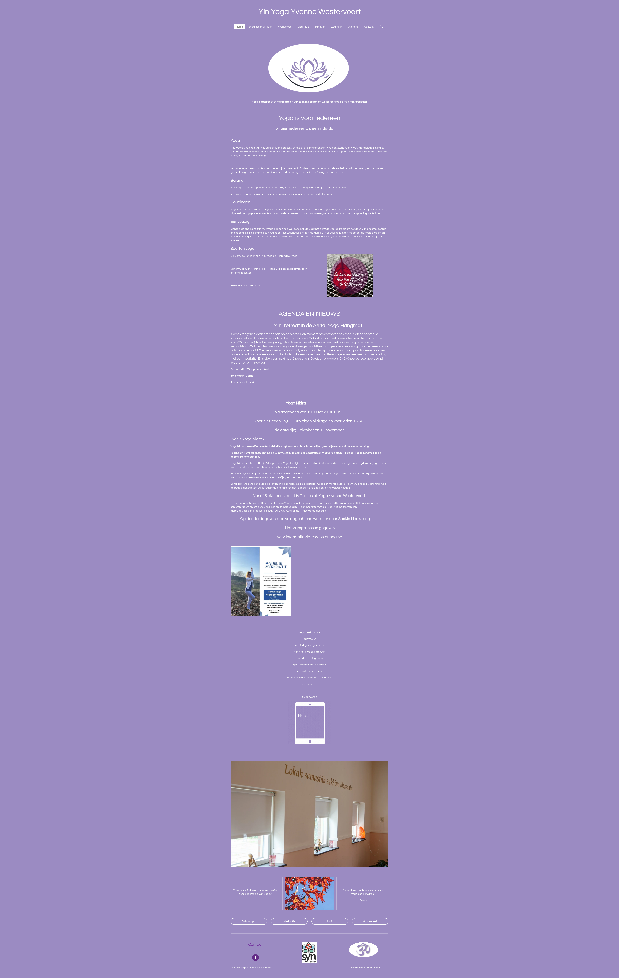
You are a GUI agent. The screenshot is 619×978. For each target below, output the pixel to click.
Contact (255, 944)
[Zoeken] (381, 26)
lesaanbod (254, 285)
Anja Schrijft (373, 967)
